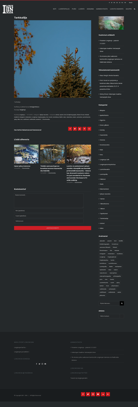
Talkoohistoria (104, 204)
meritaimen (118, 266)
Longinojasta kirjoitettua (107, 164)
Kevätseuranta (104, 145)
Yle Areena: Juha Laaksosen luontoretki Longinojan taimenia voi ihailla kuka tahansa (111, 59)
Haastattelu (103, 135)
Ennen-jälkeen (104, 125)
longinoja (23, 110)
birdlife (121, 241)
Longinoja (22, 115)
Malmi (61, 117)
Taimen (102, 199)
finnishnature (103, 250)
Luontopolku (104, 174)
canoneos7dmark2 (105, 247)
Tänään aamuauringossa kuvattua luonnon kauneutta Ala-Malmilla (25, 168)
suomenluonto (86, 117)
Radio (101, 184)
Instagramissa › (35, 107)
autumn (62, 115)
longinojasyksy (42, 117)
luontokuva (56, 117)
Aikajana (102, 110)
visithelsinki (32, 119)
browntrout (115, 244)
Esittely (102, 130)
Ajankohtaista (104, 115)
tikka (18, 119)
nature (74, 117)
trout (107, 286)
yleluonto (102, 295)
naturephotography (105, 276)
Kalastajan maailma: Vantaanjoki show (84, 352)
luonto (50, 117)
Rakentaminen (104, 189)
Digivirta (102, 120)
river (106, 279)
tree (21, 119)
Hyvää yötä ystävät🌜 (75, 166)
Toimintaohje (104, 218)
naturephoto (113, 273)
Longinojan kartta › (20, 347)
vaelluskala (103, 289)
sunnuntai (79, 117)
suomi (112, 282)
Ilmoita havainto (114, 75)
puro (101, 279)
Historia (102, 140)
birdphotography (71, 115)
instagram (22, 117)
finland (79, 115)
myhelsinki (103, 270)
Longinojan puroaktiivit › (21, 352)
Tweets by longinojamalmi (78, 378)
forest (82, 115)
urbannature (115, 286)
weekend (38, 119)
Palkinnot (103, 179)
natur (64, 117)
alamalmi (102, 241)
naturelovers (103, 273)
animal (57, 115)
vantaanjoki (112, 289)
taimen (102, 286)
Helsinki (87, 115)
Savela (112, 279)
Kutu (101, 155)
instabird (16, 117)
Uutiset (102, 223)
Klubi (101, 150)
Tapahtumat (104, 213)
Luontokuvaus (113, 263)
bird (65, 115)
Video (101, 228)
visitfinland (26, 119)
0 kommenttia (46, 119)
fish (111, 250)
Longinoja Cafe (104, 159)
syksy (15, 119)
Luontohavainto (105, 169)
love (47, 117)
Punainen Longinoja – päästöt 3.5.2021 (84, 347)
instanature (28, 117)
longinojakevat (112, 257)
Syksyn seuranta (44, 115)
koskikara (120, 254)
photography (117, 276)
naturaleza (69, 117)
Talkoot (102, 208)
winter (119, 292)
